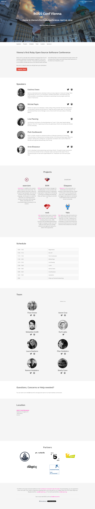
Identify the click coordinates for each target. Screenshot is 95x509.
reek (39, 215)
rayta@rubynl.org (41, 492)
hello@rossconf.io (55, 496)
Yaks (59, 215)
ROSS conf (3, 1)
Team (37, 44)
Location (43, 44)
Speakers (18, 44)
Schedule (31, 44)
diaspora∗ (62, 188)
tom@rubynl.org (63, 492)
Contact (81, 1)
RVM (39, 188)
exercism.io (20, 188)
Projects (25, 44)
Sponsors (49, 44)
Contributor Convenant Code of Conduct (50, 489)
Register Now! (22, 69)
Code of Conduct (88, 1)
